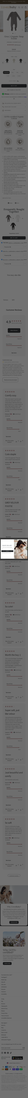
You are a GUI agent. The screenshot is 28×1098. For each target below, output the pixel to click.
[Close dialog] (26, 540)
